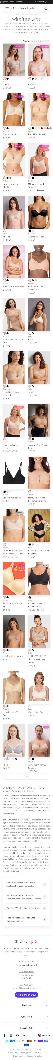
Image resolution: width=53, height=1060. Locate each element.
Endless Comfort (11, 134)
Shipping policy (18, 1056)
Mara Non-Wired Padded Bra (36, 288)
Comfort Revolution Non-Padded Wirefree (13, 552)
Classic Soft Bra (35, 712)
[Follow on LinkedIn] (23, 1035)
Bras (23, 15)
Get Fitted (26, 1016)
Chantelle (31, 762)
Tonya (31, 392)
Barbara (32, 84)
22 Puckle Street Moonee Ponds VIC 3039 (26, 974)
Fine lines (31, 234)
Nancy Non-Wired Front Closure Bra (37, 499)
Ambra (30, 131)
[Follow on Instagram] (10, 1035)
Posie (5, 764)
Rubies (5, 495)
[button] (26, 1004)
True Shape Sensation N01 (13, 341)
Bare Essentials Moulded (10, 185)
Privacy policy (25, 1053)
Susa (4, 81)
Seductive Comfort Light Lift (11, 393)
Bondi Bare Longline (37, 134)
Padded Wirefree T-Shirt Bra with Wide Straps (37, 659)
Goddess (31, 442)
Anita (5, 234)
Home (18, 15)
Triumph (6, 131)
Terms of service (39, 1053)
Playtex (30, 181)
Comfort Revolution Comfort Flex (37, 605)
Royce (5, 762)
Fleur (30, 339)
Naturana (31, 653)
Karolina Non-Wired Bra (12, 713)
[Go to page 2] (33, 776)
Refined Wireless (36, 236)
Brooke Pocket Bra (12, 497)
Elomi (30, 547)
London (6, 84)
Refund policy (13, 1053)
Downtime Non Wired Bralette (38, 552)
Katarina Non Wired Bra (37, 446)
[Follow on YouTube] (17, 1035)
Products (26, 1005)
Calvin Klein (7, 389)
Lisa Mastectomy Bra (13, 656)
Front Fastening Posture (10, 446)
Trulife (30, 81)
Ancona (6, 236)
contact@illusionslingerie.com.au (26, 988)
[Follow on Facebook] (4, 1035)
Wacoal (5, 283)
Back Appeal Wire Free (13, 286)
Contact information (34, 1056)
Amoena (31, 283)
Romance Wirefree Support (37, 766)
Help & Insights (26, 1028)
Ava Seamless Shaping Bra (13, 605)
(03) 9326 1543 (26, 984)
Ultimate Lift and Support (36, 185)
